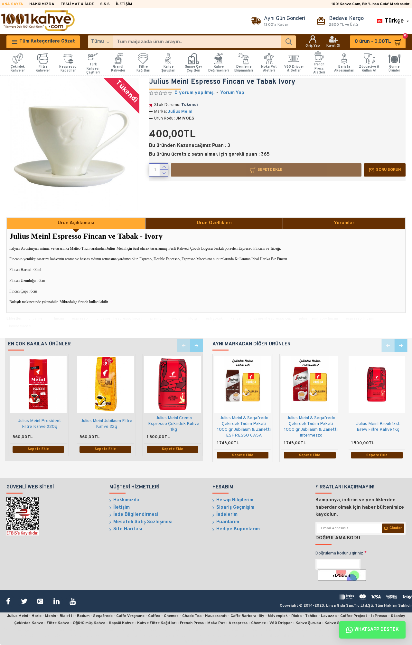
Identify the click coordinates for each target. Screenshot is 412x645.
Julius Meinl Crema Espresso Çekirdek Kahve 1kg (173, 423)
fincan (59, 318)
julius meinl (37, 318)
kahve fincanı (20, 326)
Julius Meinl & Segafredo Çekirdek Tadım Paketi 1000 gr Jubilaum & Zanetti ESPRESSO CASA (244, 426)
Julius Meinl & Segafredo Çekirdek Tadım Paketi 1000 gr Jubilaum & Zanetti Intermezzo (311, 426)
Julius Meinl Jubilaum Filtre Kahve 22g (106, 423)
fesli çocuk (214, 318)
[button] (183, 345)
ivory (176, 318)
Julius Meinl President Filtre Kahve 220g (39, 423)
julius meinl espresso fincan (119, 318)
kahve (235, 318)
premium (157, 318)
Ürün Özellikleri (214, 223)
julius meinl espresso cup (269, 318)
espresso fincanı (360, 318)
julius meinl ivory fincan (318, 318)
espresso (80, 318)
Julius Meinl (180, 111)
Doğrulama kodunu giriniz (339, 553)
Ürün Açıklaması (76, 223)
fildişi (192, 318)
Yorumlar (344, 223)
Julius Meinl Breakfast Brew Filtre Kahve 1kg (378, 426)
